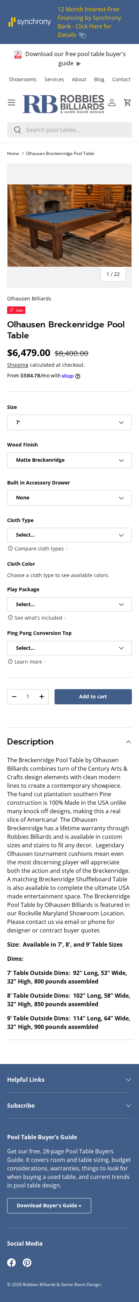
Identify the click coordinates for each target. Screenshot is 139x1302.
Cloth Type (20, 520)
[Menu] (11, 102)
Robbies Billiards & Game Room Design (62, 1284)
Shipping (18, 364)
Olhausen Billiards (29, 298)
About (79, 79)
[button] (127, 102)
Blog (99, 79)
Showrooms (23, 79)
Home (13, 153)
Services (54, 79)
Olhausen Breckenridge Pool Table (60, 153)
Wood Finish (22, 444)
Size (12, 407)
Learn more (28, 661)
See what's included (38, 617)
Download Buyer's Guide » (49, 1205)
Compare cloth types (39, 548)
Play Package (23, 589)
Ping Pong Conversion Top (39, 633)
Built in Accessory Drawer (38, 482)
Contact (121, 79)
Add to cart (93, 696)
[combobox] (69, 130)
